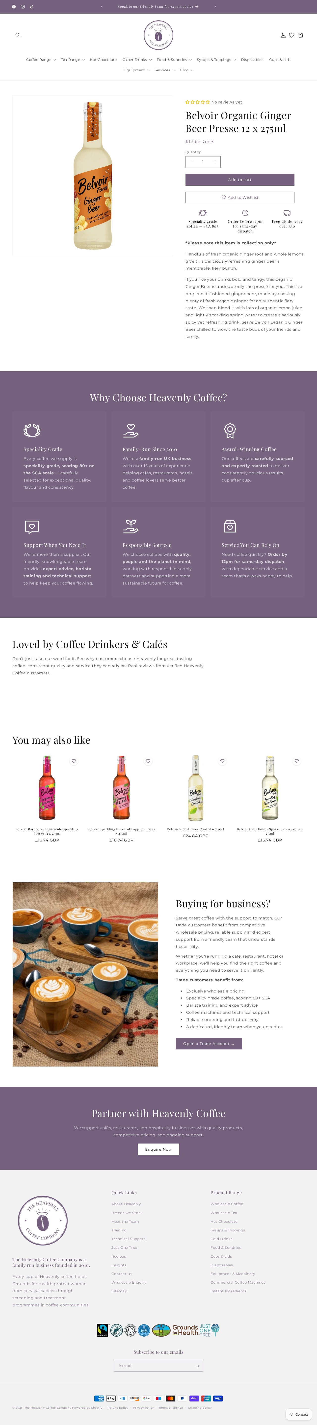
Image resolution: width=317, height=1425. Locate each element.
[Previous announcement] (101, 6)
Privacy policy (143, 1407)
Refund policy (117, 1407)
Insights (119, 1265)
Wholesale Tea (224, 1213)
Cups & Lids (221, 1256)
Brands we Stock (127, 1213)
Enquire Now (158, 1149)
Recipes (118, 1256)
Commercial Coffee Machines (238, 1282)
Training (119, 1230)
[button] (17, 35)
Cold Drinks (222, 1239)
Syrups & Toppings (228, 1230)
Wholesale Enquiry (128, 1282)
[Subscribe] (197, 1366)
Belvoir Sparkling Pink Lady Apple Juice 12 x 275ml (121, 831)
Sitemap (119, 1291)
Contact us (121, 1274)
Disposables (222, 1265)
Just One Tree (124, 1248)
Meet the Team (125, 1221)
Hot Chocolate (224, 1221)
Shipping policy (200, 1407)
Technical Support (128, 1239)
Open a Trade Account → (209, 1043)
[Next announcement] (215, 6)
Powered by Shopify (87, 1407)
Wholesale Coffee (227, 1204)
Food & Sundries (226, 1248)
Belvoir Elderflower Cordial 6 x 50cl (195, 829)
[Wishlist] (292, 35)
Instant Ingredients (228, 1291)
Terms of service (171, 1407)
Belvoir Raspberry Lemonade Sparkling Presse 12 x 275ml (47, 831)
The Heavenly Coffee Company (48, 1407)
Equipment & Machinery (233, 1274)
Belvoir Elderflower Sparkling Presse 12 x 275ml (270, 831)
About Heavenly (126, 1204)
